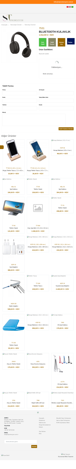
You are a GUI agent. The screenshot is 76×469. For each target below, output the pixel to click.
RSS (40, 433)
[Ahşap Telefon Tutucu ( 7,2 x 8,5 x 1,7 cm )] (14, 150)
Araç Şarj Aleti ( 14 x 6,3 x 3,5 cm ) (38, 228)
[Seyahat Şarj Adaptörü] (58, 276)
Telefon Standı (38, 189)
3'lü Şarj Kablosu (62, 325)
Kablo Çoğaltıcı (13, 306)
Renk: (4, 97)
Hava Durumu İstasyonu (38, 364)
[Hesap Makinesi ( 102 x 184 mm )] (37, 237)
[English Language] (70, 7)
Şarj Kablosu (13, 189)
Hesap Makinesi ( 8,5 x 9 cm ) (62, 150)
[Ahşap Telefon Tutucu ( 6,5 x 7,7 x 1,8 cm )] (38, 150)
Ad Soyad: (41, 90)
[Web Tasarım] (65, 454)
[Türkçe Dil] (67, 7)
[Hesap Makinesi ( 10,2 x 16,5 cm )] (37, 315)
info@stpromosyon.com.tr (63, 2)
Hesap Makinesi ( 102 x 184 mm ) (38, 247)
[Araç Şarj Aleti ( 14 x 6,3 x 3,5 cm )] (38, 208)
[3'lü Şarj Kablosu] (57, 315)
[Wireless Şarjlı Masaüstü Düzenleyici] (62, 393)
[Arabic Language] (72, 7)
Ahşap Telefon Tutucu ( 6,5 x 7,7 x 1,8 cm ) (40, 170)
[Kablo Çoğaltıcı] (14, 286)
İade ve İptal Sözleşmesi (63, 420)
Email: (40, 105)
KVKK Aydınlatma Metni (63, 422)
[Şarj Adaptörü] (14, 247)
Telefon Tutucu (38, 286)
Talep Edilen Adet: (43, 97)
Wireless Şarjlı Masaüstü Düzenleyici (62, 403)
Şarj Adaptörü (14, 267)
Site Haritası (42, 431)
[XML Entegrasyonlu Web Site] (5, 455)
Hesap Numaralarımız (45, 425)
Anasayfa (4, 25)
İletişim (41, 427)
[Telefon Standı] (32, 179)
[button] (70, 18)
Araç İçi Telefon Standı (13, 364)
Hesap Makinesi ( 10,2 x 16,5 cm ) (38, 325)
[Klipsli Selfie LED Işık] (34, 393)
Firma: (4, 90)
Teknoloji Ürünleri (30, 25)
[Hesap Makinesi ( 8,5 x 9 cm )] (60, 140)
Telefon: (4, 105)
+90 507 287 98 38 (9, 430)
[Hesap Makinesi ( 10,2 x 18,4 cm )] (62, 237)
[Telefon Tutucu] (32, 276)
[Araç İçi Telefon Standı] (10, 354)
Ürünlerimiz (42, 420)
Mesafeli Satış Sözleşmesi (63, 418)
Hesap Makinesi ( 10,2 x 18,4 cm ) (62, 247)
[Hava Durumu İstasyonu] (34, 354)
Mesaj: (4, 112)
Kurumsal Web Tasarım (65, 456)
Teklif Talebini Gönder (66, 129)
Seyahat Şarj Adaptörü (62, 286)
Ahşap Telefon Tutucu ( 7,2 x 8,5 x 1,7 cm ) (15, 170)
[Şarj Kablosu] (7, 179)
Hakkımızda (42, 422)
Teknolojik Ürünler (16, 25)
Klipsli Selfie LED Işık (38, 403)
